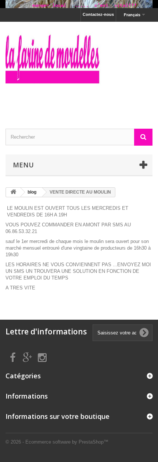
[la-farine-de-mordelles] (79, 68)
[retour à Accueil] (13, 192)
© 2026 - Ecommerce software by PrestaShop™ (57, 442)
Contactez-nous (98, 14)
